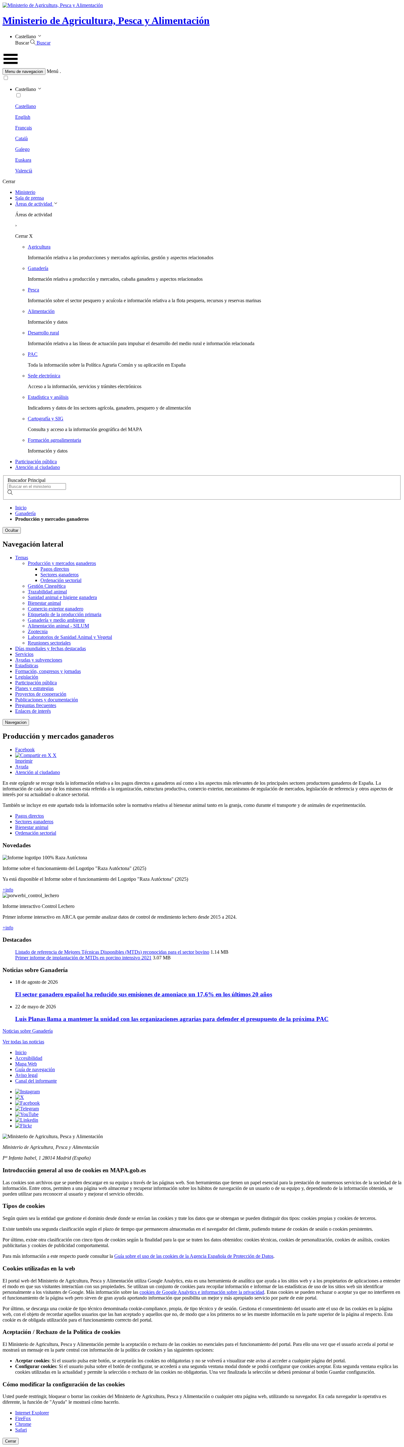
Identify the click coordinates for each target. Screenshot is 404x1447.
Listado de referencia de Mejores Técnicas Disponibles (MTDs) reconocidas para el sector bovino (112, 952)
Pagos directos (54, 569)
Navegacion (16, 722)
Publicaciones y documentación (46, 699)
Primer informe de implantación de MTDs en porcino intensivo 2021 (83, 957)
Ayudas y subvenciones (38, 660)
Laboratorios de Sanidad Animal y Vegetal (70, 637)
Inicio (21, 507)
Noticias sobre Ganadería (28, 1031)
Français (23, 127)
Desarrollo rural (43, 332)
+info (8, 889)
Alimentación (41, 311)
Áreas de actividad (34, 204)
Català (21, 138)
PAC (33, 354)
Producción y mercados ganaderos (62, 563)
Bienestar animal (44, 603)
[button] (202, 71)
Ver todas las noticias (23, 1041)
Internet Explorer (32, 1412)
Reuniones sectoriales (49, 642)
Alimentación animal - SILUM (58, 625)
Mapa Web (26, 1063)
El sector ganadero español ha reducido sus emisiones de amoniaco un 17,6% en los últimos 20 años (143, 994)
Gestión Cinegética (47, 586)
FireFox (23, 1418)
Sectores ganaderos (59, 574)
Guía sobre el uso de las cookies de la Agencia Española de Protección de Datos (193, 1256)
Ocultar (11, 530)
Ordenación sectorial (60, 580)
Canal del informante (36, 1081)
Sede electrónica (44, 375)
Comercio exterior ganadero (55, 608)
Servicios (24, 654)
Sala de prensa (29, 198)
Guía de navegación (35, 1069)
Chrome (23, 1424)
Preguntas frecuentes (35, 705)
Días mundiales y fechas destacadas (50, 648)
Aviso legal (26, 1075)
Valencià (23, 170)
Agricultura (39, 246)
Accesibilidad (28, 1058)
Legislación (26, 677)
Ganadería (38, 268)
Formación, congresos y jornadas (48, 671)
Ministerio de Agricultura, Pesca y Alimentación (106, 20)
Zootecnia (38, 631)
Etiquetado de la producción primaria (64, 614)
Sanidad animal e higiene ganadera (62, 597)
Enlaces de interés (33, 711)
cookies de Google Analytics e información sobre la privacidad (202, 1292)
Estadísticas (26, 665)
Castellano (25, 106)
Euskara (23, 160)
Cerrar (10, 1441)
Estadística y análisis (48, 397)
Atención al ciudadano (37, 467)
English (22, 117)
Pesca (33, 289)
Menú (52, 71)
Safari (21, 1429)
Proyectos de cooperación (40, 694)
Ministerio (25, 192)
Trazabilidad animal (47, 591)
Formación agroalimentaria (54, 440)
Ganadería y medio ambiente (56, 620)
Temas (21, 557)
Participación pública (36, 461)
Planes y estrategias (34, 688)
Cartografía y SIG (45, 418)
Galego (22, 149)
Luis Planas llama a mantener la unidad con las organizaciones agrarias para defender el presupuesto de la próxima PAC (172, 1019)
